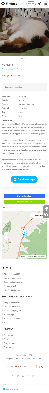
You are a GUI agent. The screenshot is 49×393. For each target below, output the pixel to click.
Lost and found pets (12, 278)
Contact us (8, 335)
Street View (39, 215)
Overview (9, 87)
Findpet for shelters (12, 303)
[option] (24, 32)
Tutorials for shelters (12, 306)
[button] (23, 230)
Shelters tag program (12, 310)
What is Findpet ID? (12, 274)
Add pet (31, 4)
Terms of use (9, 343)
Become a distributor (12, 318)
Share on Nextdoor (24, 202)
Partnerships (9, 314)
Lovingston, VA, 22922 (12, 75)
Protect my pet (10, 286)
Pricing (7, 339)
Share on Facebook (24, 196)
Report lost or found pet (13, 282)
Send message (26, 179)
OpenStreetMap (32, 257)
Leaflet (23, 257)
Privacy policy (9, 347)
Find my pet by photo (12, 290)
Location (18, 87)
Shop (6, 322)
